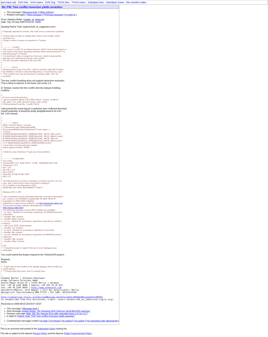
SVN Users (36, 2)
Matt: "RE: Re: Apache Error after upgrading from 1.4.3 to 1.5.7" (57, 313)
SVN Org (50, 2)
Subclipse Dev (96, 2)
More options (46, 12)
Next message (34, 15)
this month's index (136, 2)
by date (44, 321)
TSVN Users (78, 2)
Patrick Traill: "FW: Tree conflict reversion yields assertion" (46, 316)
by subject (68, 321)
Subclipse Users (115, 2)
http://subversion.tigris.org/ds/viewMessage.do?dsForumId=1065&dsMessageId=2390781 (52, 297)
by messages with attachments (102, 321)
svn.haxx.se (8, 2)
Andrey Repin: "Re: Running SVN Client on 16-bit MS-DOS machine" (56, 311)
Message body (30, 12)
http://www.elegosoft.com (46, 287)
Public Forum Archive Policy (78, 333)
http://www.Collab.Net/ (13, 208)
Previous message (54, 15)
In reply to (70, 15)
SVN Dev (23, 2)
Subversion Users (46, 329)
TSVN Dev (63, 2)
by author (80, 321)
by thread (55, 321)
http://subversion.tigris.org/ (51, 203)
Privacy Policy (40, 333)
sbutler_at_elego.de (34, 19)
